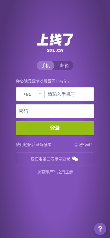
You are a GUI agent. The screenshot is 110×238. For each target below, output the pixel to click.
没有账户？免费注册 (55, 171)
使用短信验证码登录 (34, 144)
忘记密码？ (84, 144)
